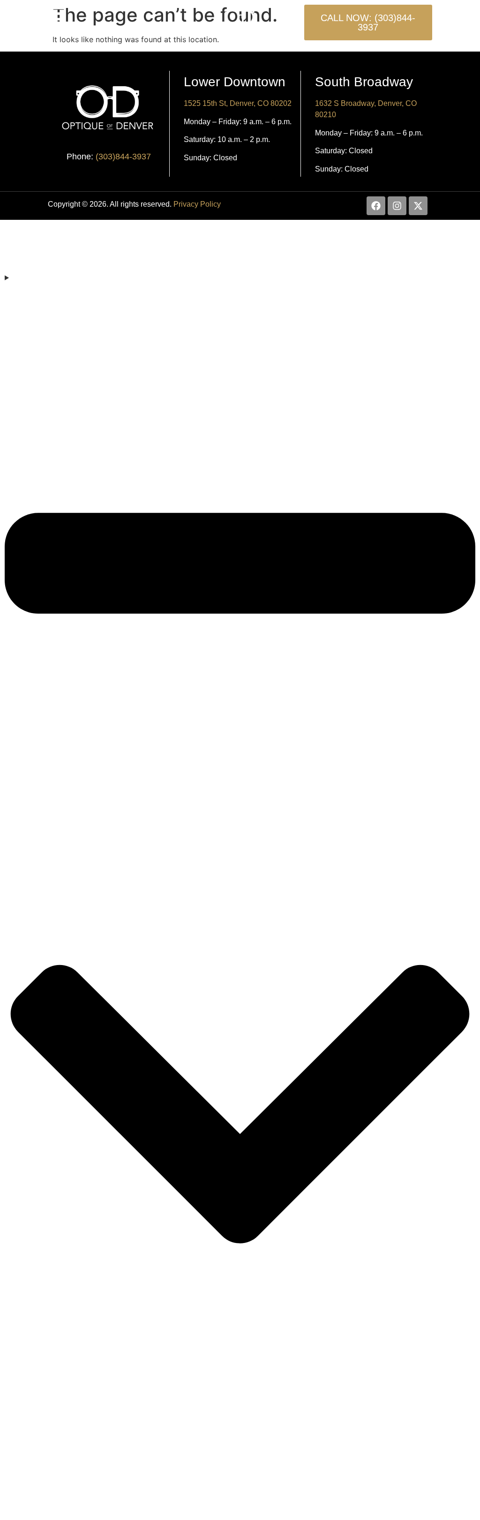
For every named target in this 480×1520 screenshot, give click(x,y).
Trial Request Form (240, 1454)
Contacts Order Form (240, 1431)
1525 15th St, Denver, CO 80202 (238, 103)
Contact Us (240, 1499)
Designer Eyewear (240, 1409)
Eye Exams (25, 288)
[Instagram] (397, 205)
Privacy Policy (197, 204)
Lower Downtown (234, 82)
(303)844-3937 (123, 156)
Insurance (240, 1476)
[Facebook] (376, 205)
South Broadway (364, 82)
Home (240, 240)
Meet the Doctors (240, 262)
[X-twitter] (418, 205)
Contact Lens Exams (240, 1386)
